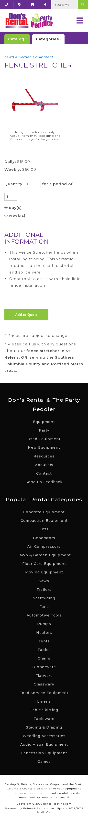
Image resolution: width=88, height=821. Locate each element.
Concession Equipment (44, 753)
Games (44, 761)
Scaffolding (44, 598)
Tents (44, 641)
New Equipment (44, 447)
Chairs (44, 658)
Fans (44, 606)
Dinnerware (44, 667)
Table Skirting (44, 710)
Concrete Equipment (44, 512)
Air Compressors (44, 546)
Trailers (44, 589)
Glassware (44, 684)
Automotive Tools (44, 615)
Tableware (44, 719)
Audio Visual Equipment (44, 744)
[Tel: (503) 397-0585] (6, 4)
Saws (44, 581)
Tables (44, 650)
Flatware (44, 675)
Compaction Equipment (44, 520)
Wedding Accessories (44, 736)
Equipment (44, 422)
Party (44, 430)
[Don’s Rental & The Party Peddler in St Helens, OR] (19, 4)
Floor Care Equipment (44, 563)
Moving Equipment (44, 572)
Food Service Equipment (44, 693)
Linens (44, 701)
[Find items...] (83, 4)
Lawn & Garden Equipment (28, 57)
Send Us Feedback (44, 482)
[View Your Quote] (32, 4)
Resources (44, 456)
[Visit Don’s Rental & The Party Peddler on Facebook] (45, 4)
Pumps (44, 624)
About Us (44, 465)
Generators (44, 538)
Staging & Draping (44, 727)
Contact (44, 473)
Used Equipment (44, 439)
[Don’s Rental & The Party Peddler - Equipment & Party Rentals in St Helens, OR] (28, 20)
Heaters (44, 632)
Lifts (44, 529)
